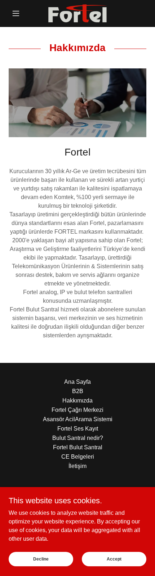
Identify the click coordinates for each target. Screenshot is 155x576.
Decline (41, 558)
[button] (19, 13)
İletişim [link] (77, 466)
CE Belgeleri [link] (77, 457)
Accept (114, 558)
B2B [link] (77, 391)
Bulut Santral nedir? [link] (77, 438)
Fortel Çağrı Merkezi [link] (77, 410)
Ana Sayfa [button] (77, 382)
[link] (77, 13)
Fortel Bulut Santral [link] (77, 447)
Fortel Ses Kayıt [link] (77, 429)
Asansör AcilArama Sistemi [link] (77, 419)
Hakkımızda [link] (77, 400)
